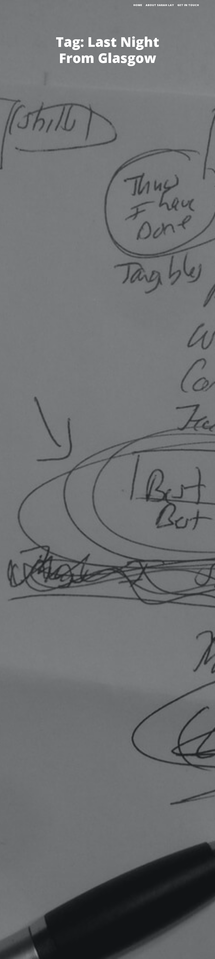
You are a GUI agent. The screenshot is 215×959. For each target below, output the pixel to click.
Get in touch (188, 5)
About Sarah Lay (160, 5)
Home (137, 5)
